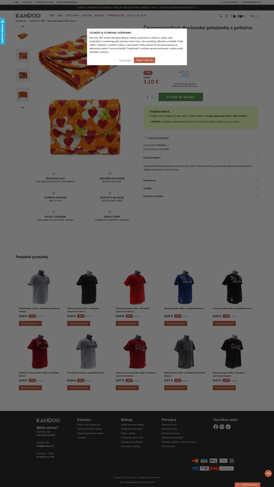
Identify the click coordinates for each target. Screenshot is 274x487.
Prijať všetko (144, 60)
